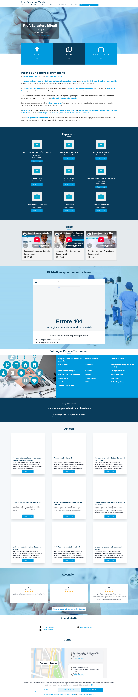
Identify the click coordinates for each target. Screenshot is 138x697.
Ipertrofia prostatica (92, 359)
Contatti (74, 5)
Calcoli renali (62, 365)
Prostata (88, 374)
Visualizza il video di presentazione (40, 35)
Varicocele (88, 371)
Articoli (52, 5)
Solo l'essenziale (68, 690)
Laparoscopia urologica (66, 371)
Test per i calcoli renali (66, 386)
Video (43, 5)
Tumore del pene (90, 378)
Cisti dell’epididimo (117, 382)
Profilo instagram (86, 627)
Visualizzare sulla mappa (48, 663)
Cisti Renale (115, 378)
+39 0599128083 (78, 658)
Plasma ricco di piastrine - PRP (69, 374)
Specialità (34, 5)
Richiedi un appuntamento (89, 5)
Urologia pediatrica (118, 371)
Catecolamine (63, 378)
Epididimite (88, 382)
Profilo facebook (48, 627)
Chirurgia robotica (117, 359)
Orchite (61, 382)
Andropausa (89, 365)
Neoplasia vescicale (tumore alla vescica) (122, 366)
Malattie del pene (117, 374)
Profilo (24, 5)
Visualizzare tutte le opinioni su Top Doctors (69, 609)
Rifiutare (46, 690)
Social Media (63, 5)
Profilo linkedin (48, 630)
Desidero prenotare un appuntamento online (69, 415)
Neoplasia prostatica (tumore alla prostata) (70, 360)
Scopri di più (37, 161)
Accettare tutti (92, 690)
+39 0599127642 (78, 675)
